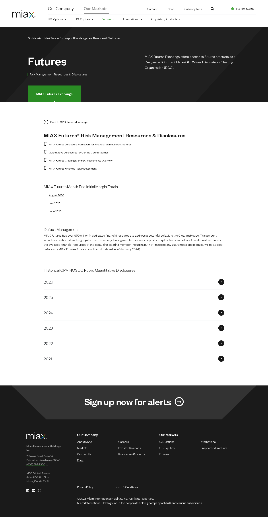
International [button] (131, 19)
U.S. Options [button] (55, 19)
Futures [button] (106, 19)
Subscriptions (193, 9)
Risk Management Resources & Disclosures (97, 38)
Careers (123, 442)
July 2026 (54, 203)
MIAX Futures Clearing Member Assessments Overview (80, 160)
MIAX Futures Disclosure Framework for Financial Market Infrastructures (90, 144)
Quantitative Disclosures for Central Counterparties (78, 152)
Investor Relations (129, 448)
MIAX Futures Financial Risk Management (73, 168)
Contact (152, 9)
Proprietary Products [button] (164, 19)
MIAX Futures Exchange (57, 38)
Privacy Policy (85, 487)
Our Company (61, 8)
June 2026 (55, 211)
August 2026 (56, 195)
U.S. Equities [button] (82, 19)
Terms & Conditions (126, 487)
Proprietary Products (131, 454)
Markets (82, 448)
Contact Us (84, 454)
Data (80, 460)
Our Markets (96, 8)
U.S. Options (166, 442)
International (208, 442)
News (171, 9)
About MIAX (84, 442)
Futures (164, 454)
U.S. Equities (167, 448)
